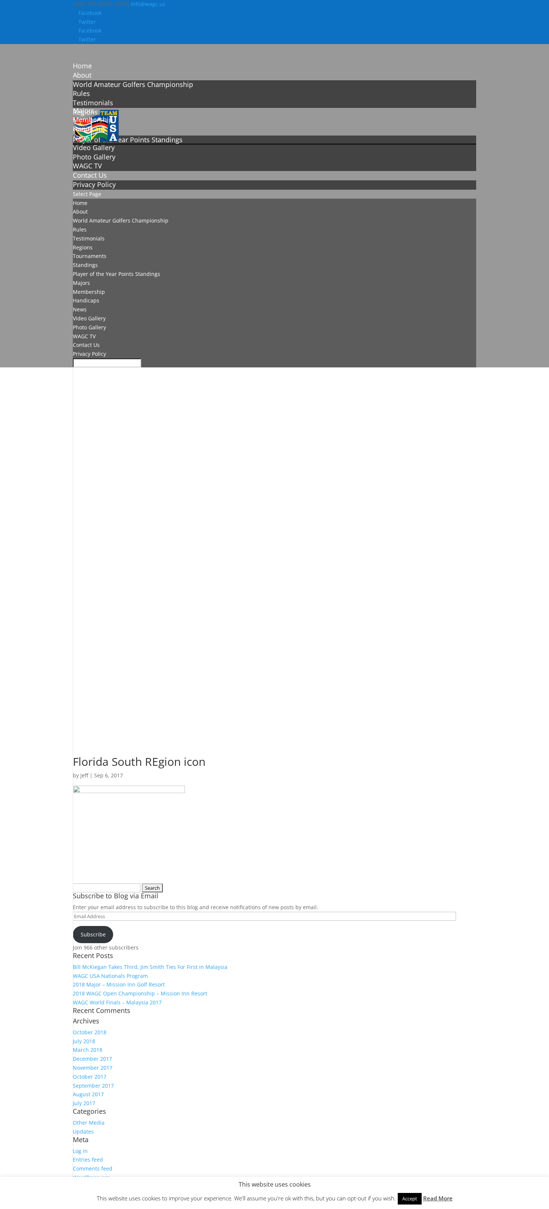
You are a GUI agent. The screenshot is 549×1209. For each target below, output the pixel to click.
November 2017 (92, 1067)
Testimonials (93, 102)
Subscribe (93, 934)
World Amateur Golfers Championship (133, 84)
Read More (438, 1198)
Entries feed (88, 1159)
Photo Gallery (94, 156)
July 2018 (84, 1041)
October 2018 (89, 1032)
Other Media (89, 1122)
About (80, 211)
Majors (81, 282)
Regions (83, 247)
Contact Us (86, 344)
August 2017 (88, 1094)
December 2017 (92, 1058)
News (80, 309)
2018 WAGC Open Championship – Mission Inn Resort (140, 993)
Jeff (84, 775)
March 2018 (87, 1049)
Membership (89, 291)
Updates (83, 1131)
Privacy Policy (94, 184)
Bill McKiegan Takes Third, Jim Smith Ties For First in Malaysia (150, 966)
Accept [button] (409, 1198)
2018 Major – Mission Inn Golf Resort (119, 984)
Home (80, 202)
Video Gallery (94, 147)
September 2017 (93, 1085)
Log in (80, 1150)
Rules (81, 93)
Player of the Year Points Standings (128, 139)
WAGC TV (87, 165)
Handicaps (86, 300)
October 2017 (89, 1076)
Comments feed (92, 1168)
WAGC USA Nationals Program (110, 975)
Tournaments (89, 255)
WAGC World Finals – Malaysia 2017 (117, 1002)
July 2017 (84, 1103)
